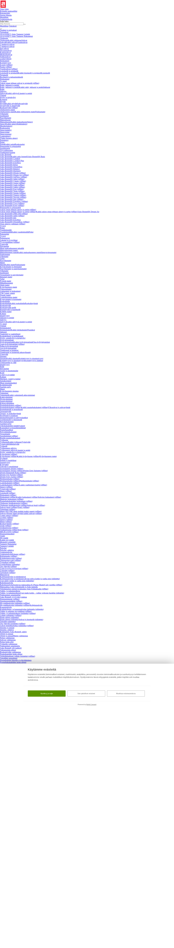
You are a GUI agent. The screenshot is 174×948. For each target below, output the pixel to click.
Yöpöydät (4, 244)
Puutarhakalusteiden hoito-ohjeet (13, 662)
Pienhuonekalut (9, 479)
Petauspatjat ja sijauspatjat (10, 146)
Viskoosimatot (5, 289)
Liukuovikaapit (24, 352)
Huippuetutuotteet (7, 534)
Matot (2, 263)
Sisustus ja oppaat (7, 628)
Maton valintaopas (20, 636)
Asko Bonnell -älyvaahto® (11, 648)
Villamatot (4, 114)
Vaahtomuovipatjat (7, 152)
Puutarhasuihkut (6, 430)
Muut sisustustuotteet (8, 383)
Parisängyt (4, 140)
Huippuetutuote (9, 599)
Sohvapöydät (22, 103)
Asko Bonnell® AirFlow (13, 177)
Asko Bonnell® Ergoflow (10, 163)
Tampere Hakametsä (8, 544)
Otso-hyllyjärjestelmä (41, 342)
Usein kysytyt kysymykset (14, 568)
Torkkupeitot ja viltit (8, 362)
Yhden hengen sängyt (9, 138)
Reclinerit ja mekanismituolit (11, 77)
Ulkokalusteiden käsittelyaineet (12, 426)
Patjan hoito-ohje (7, 642)
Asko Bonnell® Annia (12, 183)
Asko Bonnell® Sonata (13, 193)
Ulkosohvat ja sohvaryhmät (59, 407)
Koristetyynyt (5, 63)
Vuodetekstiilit (6, 230)
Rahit (2, 89)
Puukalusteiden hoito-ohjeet (11, 654)
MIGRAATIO (9, 532)
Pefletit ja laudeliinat (8, 460)
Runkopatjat (5, 128)
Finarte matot (5, 295)
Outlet (2, 536)
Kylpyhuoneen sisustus (9, 391)
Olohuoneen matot (7, 110)
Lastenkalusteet (9, 483)
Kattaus (3, 314)
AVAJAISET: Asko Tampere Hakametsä (16, 36)
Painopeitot (4, 234)
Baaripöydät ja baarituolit (10, 309)
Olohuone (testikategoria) (13, 503)
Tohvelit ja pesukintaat (9, 466)
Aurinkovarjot (5, 424)
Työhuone (4, 440)
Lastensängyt (5, 136)
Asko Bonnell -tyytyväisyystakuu (13, 597)
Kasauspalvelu (6, 607)
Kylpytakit (4, 464)
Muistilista (4, 17)
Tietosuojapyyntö (10, 560)
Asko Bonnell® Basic (36, 156)
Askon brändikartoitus (17, 626)
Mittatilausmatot (6, 283)
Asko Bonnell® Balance (10, 169)
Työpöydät (26, 442)
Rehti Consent (91, 704)
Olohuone (4, 38)
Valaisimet (4, 393)
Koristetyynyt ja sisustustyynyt (31, 358)
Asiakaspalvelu (6, 552)
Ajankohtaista (10, 564)
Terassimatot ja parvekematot (11, 275)
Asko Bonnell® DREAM (14, 214)
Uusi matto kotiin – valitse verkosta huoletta (42, 593)
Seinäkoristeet (5, 381)
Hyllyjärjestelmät (7, 340)
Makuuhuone (5, 120)
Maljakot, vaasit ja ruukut (10, 379)
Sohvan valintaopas (8, 640)
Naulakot (31, 330)
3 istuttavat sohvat (7, 46)
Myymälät (4, 538)
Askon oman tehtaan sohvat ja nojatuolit (19, 83)
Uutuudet (7, 570)
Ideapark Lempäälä (7, 542)
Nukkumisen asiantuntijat (10, 595)
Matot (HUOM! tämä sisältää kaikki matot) (21, 511)
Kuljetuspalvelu (36, 605)
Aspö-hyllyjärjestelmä (12, 344)
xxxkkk (6, 517)
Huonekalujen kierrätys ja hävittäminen (15, 660)
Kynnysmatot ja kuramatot (10, 299)
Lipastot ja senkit (25, 93)
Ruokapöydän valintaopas (10, 652)
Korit (2, 373)
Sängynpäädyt (5, 130)
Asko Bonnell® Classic (13, 181)
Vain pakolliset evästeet (86, 693)
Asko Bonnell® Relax (9, 165)
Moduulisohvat (6, 55)
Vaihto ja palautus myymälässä (16, 611)
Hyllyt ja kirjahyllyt (8, 97)
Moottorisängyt (6, 126)
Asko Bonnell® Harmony (10, 171)
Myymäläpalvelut (15, 603)
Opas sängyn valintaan (12, 224)
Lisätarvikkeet (5, 59)
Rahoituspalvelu (6, 583)
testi (23, 530)
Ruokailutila (5, 301)
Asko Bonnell (5, 154)
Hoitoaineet (4, 61)
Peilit (2, 367)
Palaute (18, 554)
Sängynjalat (4, 132)
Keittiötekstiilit (6, 385)
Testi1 (23, 507)
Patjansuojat (5, 238)
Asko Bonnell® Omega (13, 195)
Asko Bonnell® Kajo (12, 205)
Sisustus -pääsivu (7, 630)
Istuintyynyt (5, 316)
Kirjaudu (8, 11)
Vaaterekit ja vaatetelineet (10, 334)
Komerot (3, 99)
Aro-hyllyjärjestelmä (8, 348)
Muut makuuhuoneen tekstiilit (12, 248)
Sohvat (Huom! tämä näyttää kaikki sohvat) (21, 513)
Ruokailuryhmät (31, 303)
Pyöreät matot (5, 281)
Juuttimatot (4, 116)
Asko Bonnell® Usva (12, 203)
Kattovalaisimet (6, 397)
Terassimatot (5, 434)
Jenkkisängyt (22, 124)
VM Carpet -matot (7, 293)
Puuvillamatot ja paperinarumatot (13, 269)
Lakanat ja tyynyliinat (8, 240)
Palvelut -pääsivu (7, 550)
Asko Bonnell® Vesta (12, 191)
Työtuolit (3, 446)
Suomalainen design (11, 468)
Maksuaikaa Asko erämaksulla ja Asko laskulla (19, 587)
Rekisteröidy (5, 13)
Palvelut (3, 548)
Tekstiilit (8, 621)
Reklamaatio (8, 556)
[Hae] (25, 24)
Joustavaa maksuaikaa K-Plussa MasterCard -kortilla (37, 585)
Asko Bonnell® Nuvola (13, 197)
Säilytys (3, 91)
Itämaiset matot (6, 277)
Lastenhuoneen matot (8, 297)
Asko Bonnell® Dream (13, 173)
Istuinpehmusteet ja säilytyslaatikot (14, 418)
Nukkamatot (40, 112)
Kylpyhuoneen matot (8, 287)
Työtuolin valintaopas (8, 644)
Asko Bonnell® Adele (12, 187)
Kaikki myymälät (7, 540)
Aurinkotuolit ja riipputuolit (11, 420)
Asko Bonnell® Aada (12, 185)
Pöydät (3, 101)
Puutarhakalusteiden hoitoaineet (16, 501)
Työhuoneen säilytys (8, 448)
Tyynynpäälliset (10, 242)
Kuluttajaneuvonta (11, 558)
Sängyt (30, 122)
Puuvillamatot (5, 118)
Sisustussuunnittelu (11, 601)
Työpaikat (7, 562)
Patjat (2, 142)
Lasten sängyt (9, 515)
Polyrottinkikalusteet (8, 432)
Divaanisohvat (6, 50)
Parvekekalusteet (7, 422)
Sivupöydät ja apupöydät (10, 106)
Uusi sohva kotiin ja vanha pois (43, 579)
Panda (6, 67)
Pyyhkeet (4, 458)
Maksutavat (4, 575)
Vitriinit (3, 95)
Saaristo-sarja (5, 387)
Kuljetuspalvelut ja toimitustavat (13, 577)
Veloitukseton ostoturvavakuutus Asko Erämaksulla (24, 589)
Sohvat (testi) (36, 505)
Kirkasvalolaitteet (7, 403)
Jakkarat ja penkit (7, 318)
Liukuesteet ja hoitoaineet (10, 291)
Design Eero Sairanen (35, 471)
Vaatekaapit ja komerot (9, 350)
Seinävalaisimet (6, 401)
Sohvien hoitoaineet (49, 497)
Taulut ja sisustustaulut (9, 371)
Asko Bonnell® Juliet (12, 179)
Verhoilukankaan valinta (17, 656)
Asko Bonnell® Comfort (10, 159)
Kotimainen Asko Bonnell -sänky (13, 632)
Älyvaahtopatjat (6, 150)
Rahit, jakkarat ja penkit (9, 85)
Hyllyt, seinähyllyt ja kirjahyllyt (12, 338)
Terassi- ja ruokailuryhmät (10, 413)
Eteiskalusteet (5, 328)
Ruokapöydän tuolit (8, 307)
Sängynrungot (5, 134)
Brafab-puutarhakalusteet (10, 438)
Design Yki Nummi (11, 475)
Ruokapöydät (9, 108)
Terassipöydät (5, 411)
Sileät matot (4, 285)
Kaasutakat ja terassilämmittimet (13, 428)
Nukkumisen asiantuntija (10, 646)
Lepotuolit (46, 73)
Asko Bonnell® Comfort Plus (12, 161)
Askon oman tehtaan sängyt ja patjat (18, 210)
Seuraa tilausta (6, 15)
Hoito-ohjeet (9, 617)
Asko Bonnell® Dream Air (14, 175)
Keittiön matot (5, 311)
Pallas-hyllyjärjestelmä (9, 346)
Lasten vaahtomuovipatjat (33, 485)
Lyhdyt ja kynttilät (7, 375)
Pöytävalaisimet (6, 399)
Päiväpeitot (4, 246)
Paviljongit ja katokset (9, 415)
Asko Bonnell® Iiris (11, 199)
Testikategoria (9, 528)
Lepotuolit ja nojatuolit (9, 71)
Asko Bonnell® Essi (12, 189)
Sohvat (24, 40)
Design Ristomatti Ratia (13, 473)
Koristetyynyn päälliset (34, 360)
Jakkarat (46, 87)
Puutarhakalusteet (10, 405)
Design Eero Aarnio (11, 477)
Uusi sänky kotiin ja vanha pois (17, 581)
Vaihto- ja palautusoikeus (10, 591)
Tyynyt (3, 226)
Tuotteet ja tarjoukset (8, 30)
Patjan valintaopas (7, 638)
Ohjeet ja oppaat (6, 634)
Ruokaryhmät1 (9, 524)
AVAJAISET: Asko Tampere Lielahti (15, 34)
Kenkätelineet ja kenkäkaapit (11, 336)
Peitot (2, 228)
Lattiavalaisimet (28, 395)
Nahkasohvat (5, 57)
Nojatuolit (4, 75)
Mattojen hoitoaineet (11, 499)
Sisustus (3, 356)
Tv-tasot (3, 81)
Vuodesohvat (22, 42)
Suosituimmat (9, 436)
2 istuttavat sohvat (7, 44)
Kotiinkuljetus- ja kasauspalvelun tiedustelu (22, 609)
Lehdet (10, 615)
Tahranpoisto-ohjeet (8, 650)
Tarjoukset (4, 32)
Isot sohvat (4, 48)
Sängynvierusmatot (48, 252)
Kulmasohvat (5, 52)
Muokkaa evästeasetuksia (126, 693)
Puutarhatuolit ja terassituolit (11, 409)
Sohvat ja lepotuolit (31, 619)
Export (6, 65)
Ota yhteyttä (8, 566)
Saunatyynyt (5, 462)
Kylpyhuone (8, 454)
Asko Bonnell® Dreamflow (11, 167)
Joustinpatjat (5, 148)
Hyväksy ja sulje (47, 693)
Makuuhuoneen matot (9, 250)
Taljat (2, 258)
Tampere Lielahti (7, 546)
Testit (5, 526)
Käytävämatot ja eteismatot (11, 267)
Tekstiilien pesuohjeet (8, 658)
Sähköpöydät (14, 444)
